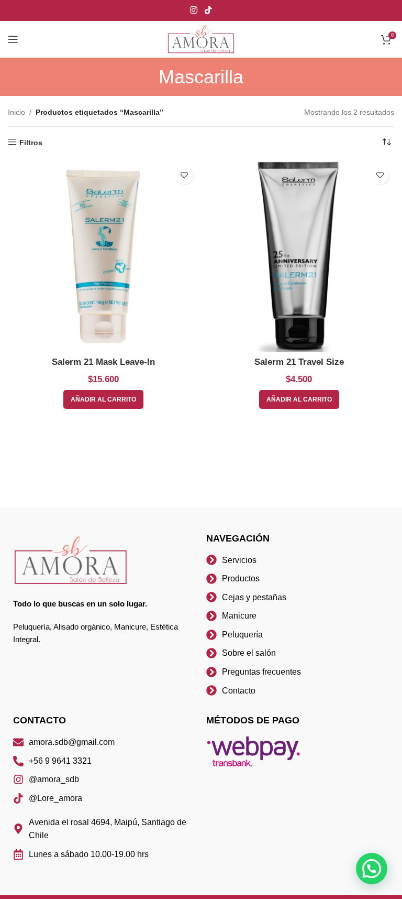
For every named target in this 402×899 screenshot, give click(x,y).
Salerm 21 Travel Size (299, 362)
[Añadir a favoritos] (184, 175)
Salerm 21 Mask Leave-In (103, 362)
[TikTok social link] (208, 10)
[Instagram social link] (194, 10)
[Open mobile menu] (13, 39)
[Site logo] (200, 39)
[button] (371, 868)
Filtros (30, 142)
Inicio (16, 112)
